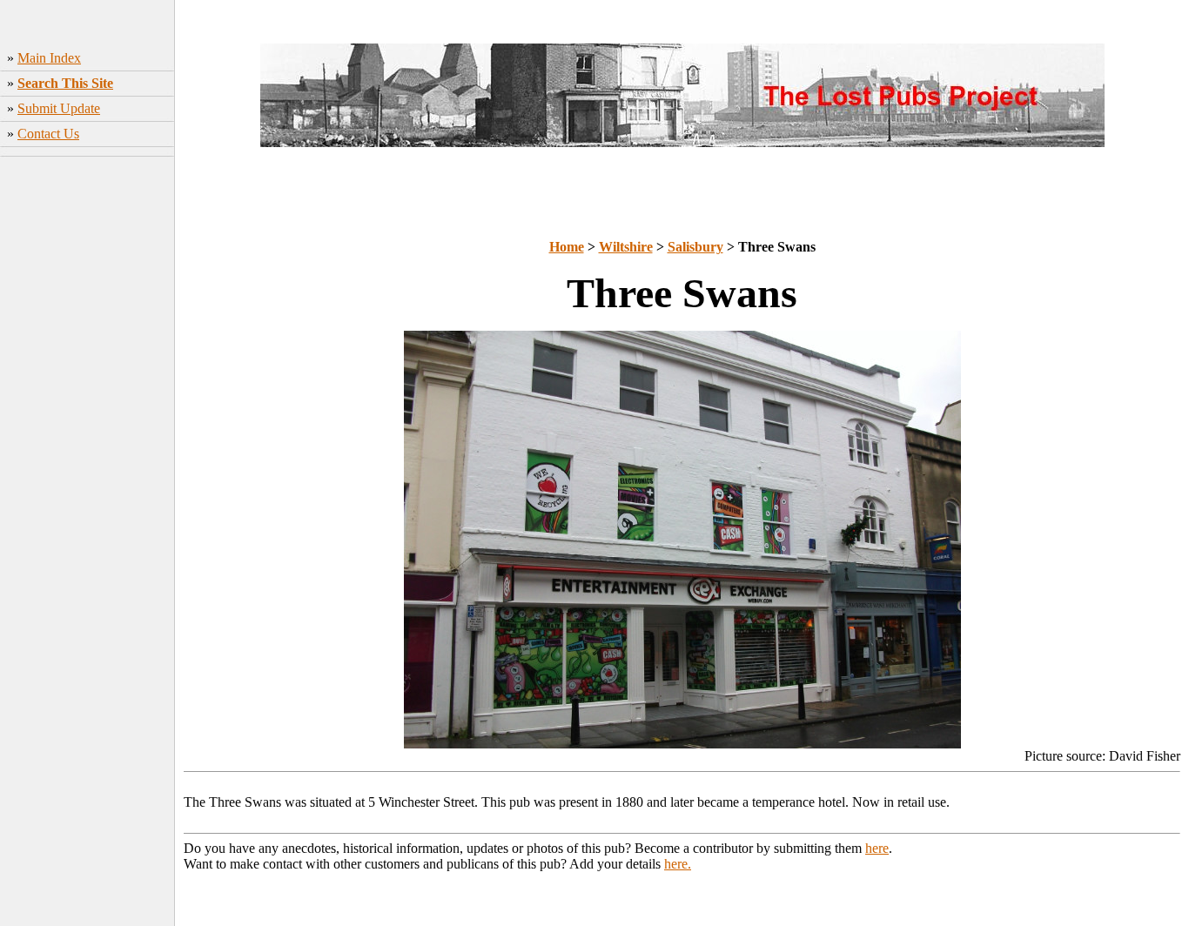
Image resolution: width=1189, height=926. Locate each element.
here (877, 848)
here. (677, 863)
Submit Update (58, 108)
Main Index (49, 57)
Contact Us (48, 133)
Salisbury (695, 246)
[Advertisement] (87, 436)
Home (566, 246)
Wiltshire (626, 246)
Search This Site (65, 83)
